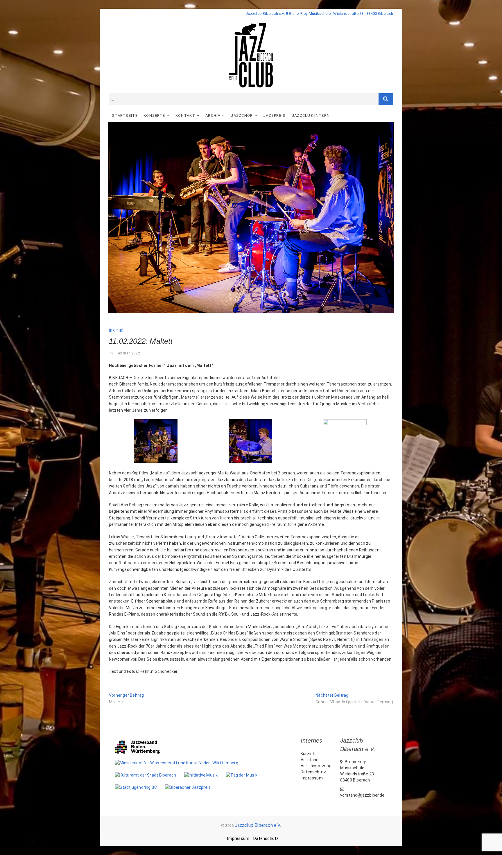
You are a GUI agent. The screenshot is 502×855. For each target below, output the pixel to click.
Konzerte (154, 115)
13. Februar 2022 (124, 353)
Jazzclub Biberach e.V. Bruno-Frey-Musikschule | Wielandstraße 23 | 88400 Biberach (319, 13)
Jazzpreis (274, 115)
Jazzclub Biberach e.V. (258, 825)
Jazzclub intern (311, 115)
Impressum (312, 778)
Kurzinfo (309, 753)
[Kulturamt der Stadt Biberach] (149, 775)
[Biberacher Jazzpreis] (192, 787)
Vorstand (310, 759)
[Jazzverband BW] (141, 742)
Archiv (212, 115)
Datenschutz (313, 772)
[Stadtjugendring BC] (140, 787)
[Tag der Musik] (246, 775)
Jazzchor (242, 115)
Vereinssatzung (316, 765)
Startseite (125, 115)
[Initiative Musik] (205, 775)
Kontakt (185, 115)
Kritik (116, 331)
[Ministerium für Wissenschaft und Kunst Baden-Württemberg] (180, 763)
